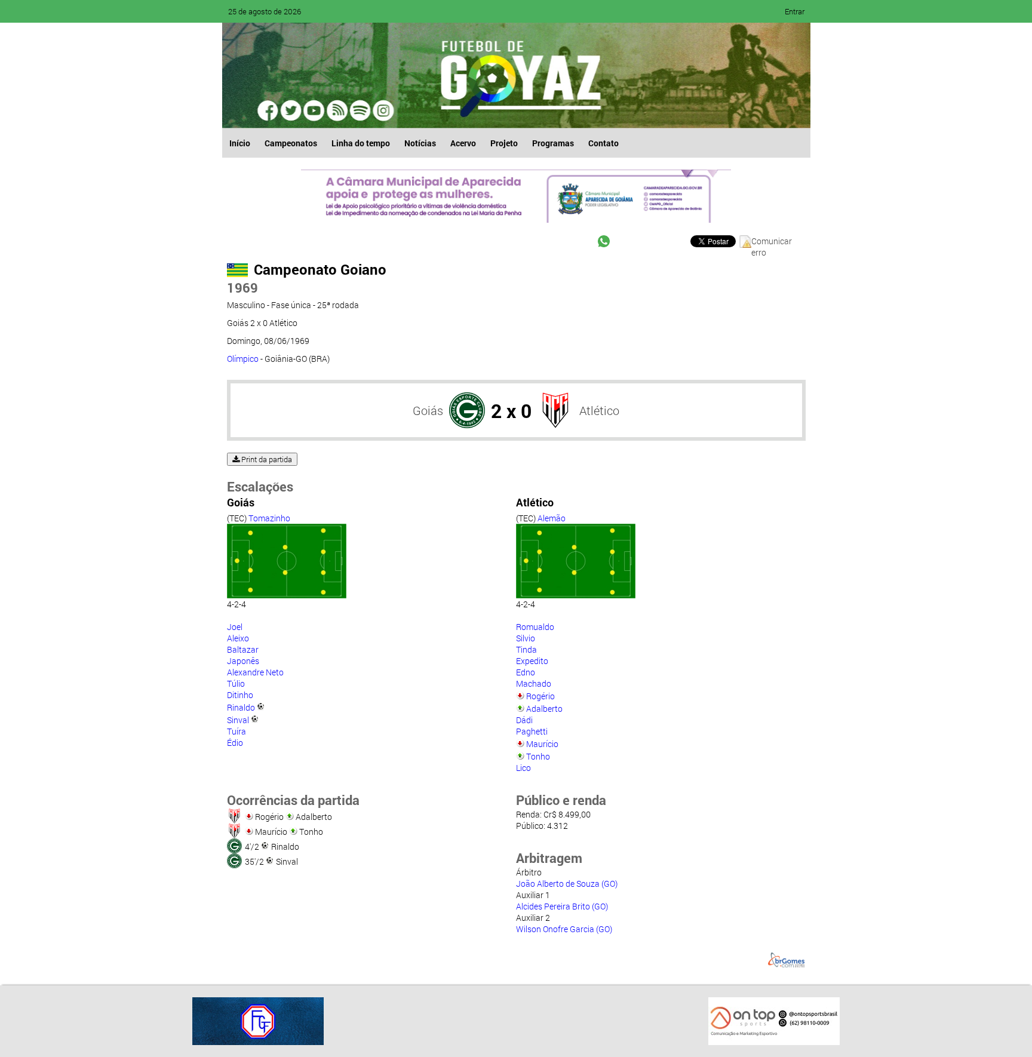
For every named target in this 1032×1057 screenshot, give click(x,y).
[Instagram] (382, 110)
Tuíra (236, 731)
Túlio (236, 683)
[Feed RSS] (359, 110)
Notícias (420, 143)
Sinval (238, 720)
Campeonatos (291, 143)
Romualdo (535, 626)
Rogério (540, 696)
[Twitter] (291, 110)
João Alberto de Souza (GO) (567, 883)
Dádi (524, 720)
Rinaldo (241, 707)
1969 (242, 287)
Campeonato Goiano (320, 269)
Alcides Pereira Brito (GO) (562, 906)
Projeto (504, 143)
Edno (525, 672)
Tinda (526, 649)
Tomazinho (269, 518)
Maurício (542, 743)
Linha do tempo (360, 143)
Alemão (552, 518)
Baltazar (243, 649)
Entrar (794, 11)
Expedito (532, 660)
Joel (234, 626)
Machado (533, 683)
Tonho (538, 756)
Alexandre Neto (255, 672)
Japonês (243, 660)
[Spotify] (336, 110)
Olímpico (243, 358)
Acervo (463, 143)
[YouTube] (314, 110)
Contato (603, 143)
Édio (235, 742)
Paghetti (532, 731)
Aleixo (238, 638)
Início (239, 143)
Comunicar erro (771, 241)
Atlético (599, 410)
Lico (523, 767)
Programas (553, 143)
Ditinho (240, 694)
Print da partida (265, 459)
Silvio (525, 638)
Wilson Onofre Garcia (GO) (564, 929)
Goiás (428, 410)
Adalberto (544, 708)
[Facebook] (268, 110)
